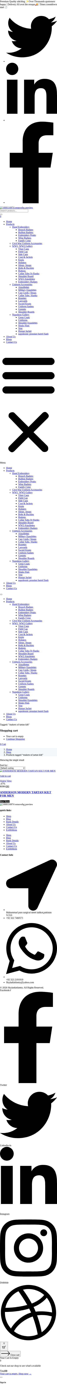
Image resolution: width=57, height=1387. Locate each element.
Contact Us (11, 342)
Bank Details (12, 821)
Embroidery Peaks (27, 235)
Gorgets (22, 309)
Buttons (22, 271)
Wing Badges (24, 238)
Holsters (22, 262)
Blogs (9, 339)
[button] (28, 405)
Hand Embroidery (20, 227)
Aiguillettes (23, 287)
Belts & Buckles (26, 268)
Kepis (21, 260)
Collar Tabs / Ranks (27, 295)
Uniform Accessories (22, 284)
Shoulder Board (25, 276)
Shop (8, 752)
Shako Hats (23, 325)
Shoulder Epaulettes (27, 323)
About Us (11, 336)
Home (9, 221)
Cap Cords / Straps (27, 292)
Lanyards (22, 301)
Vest (20, 328)
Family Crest (24, 240)
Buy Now (5, 801)
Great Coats (24, 317)
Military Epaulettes (27, 290)
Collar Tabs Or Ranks (28, 273)
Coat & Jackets (25, 257)
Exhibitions (11, 830)
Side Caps (23, 254)
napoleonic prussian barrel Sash (33, 334)
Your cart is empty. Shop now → (15, 1373)
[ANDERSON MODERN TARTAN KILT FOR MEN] (27, 771)
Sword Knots (24, 303)
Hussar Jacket (24, 331)
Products (10, 224)
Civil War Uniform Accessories (27, 243)
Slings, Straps (24, 265)
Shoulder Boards (26, 312)
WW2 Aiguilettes (26, 279)
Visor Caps (23, 249)
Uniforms (22, 320)
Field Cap (23, 251)
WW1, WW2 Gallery (22, 246)
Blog (8, 819)
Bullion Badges (25, 232)
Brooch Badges (25, 229)
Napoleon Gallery (20, 314)
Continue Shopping (15, 739)
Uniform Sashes (26, 306)
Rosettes (22, 298)
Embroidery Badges (27, 281)
